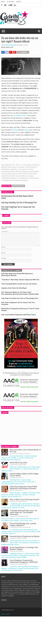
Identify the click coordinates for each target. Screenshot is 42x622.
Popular (4, 270)
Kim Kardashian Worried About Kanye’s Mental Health (17, 197)
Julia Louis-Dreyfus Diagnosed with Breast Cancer (18, 314)
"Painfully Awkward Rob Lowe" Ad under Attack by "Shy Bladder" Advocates (23, 512)
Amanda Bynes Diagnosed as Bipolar (25, 536)
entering (14, 130)
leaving (26, 130)
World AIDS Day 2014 (18, 463)
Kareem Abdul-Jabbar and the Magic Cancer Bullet (24, 475)
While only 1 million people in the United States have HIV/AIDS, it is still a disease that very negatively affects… (20, 469)
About (3, 2)
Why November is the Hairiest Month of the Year (25, 451)
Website (3, 258)
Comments (18, 270)
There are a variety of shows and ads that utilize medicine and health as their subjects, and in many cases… (20, 519)
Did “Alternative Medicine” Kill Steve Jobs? (16, 292)
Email (3, 252)
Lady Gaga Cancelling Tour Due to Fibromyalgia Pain (19, 202)
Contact (18, 2)
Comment (4, 231)
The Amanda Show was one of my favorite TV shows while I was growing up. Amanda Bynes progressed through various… (20, 542)
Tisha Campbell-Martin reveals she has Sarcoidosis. (19, 284)
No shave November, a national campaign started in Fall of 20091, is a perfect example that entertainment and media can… (19, 458)
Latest (11, 270)
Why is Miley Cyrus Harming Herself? (24, 499)
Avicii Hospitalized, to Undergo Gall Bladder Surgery (24, 548)
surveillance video (20, 115)
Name (3, 247)
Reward (22, 186)
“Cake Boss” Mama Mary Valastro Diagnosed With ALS (20, 279)
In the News (10, 2)
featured (15, 186)
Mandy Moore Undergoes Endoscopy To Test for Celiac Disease (20, 309)
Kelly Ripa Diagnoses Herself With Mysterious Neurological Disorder (17, 274)
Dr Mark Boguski (10, 45)
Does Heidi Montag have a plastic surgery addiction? (23, 524)
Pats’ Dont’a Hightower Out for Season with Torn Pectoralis (18, 208)
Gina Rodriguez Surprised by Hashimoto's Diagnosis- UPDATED (24, 561)
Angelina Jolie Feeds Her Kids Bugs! (14, 288)
